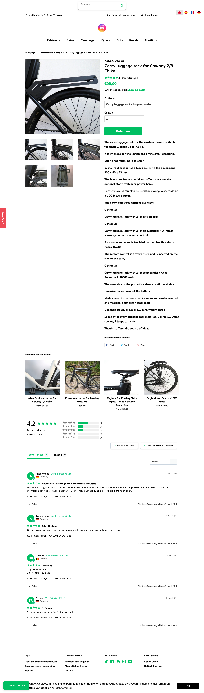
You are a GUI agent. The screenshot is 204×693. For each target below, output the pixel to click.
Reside (133, 40)
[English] (179, 12)
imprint (29, 670)
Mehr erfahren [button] (64, 688)
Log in (110, 15)
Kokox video (151, 661)
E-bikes (52, 40)
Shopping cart (152, 15)
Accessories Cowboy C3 (52, 52)
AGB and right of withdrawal (41, 661)
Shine (70, 40)
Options (109, 98)
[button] (170, 504)
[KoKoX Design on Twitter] (106, 662)
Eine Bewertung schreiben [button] (160, 445)
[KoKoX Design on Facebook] (112, 662)
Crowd (108, 112)
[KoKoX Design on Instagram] (124, 662)
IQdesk (105, 40)
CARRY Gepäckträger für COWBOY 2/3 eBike (49, 496)
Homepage (30, 52)
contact (69, 670)
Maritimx (151, 40)
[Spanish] (186, 12)
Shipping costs (136, 90)
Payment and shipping (77, 661)
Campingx (87, 40)
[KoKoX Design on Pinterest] (118, 662)
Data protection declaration (40, 666)
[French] (192, 12)
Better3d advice (153, 666)
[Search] (122, 6)
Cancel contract (16, 685)
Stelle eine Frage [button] (126, 445)
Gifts (120, 40)
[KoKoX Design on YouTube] (130, 662)
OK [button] (188, 686)
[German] (199, 12)
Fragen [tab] (58, 454)
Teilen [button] (34, 504)
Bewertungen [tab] (36, 454)
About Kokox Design (76, 666)
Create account (127, 15)
